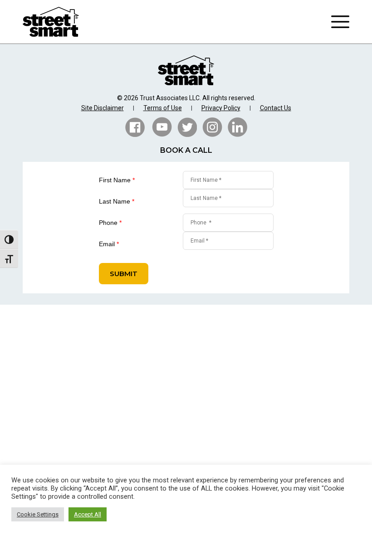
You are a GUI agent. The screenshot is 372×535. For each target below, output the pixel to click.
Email (109, 244)
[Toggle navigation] (340, 21)
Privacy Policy (220, 108)
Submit (123, 273)
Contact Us (275, 108)
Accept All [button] (87, 514)
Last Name (116, 201)
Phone (110, 222)
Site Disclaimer (102, 108)
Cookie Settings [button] (38, 514)
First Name (117, 180)
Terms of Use (162, 108)
